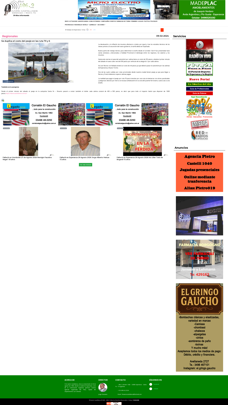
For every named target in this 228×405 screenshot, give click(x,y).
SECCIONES (101, 25)
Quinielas (92, 25)
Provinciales (69, 25)
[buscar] (162, 30)
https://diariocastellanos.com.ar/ (16, 93)
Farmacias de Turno (123, 21)
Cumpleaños (105, 21)
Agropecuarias (83, 21)
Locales (140, 21)
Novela (85, 25)
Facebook (156, 384)
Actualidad (73, 21)
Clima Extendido (94, 21)
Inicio (67, 21)
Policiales (153, 21)
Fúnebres (134, 21)
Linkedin (155, 389)
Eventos (113, 21)
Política (147, 21)
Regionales (78, 25)
